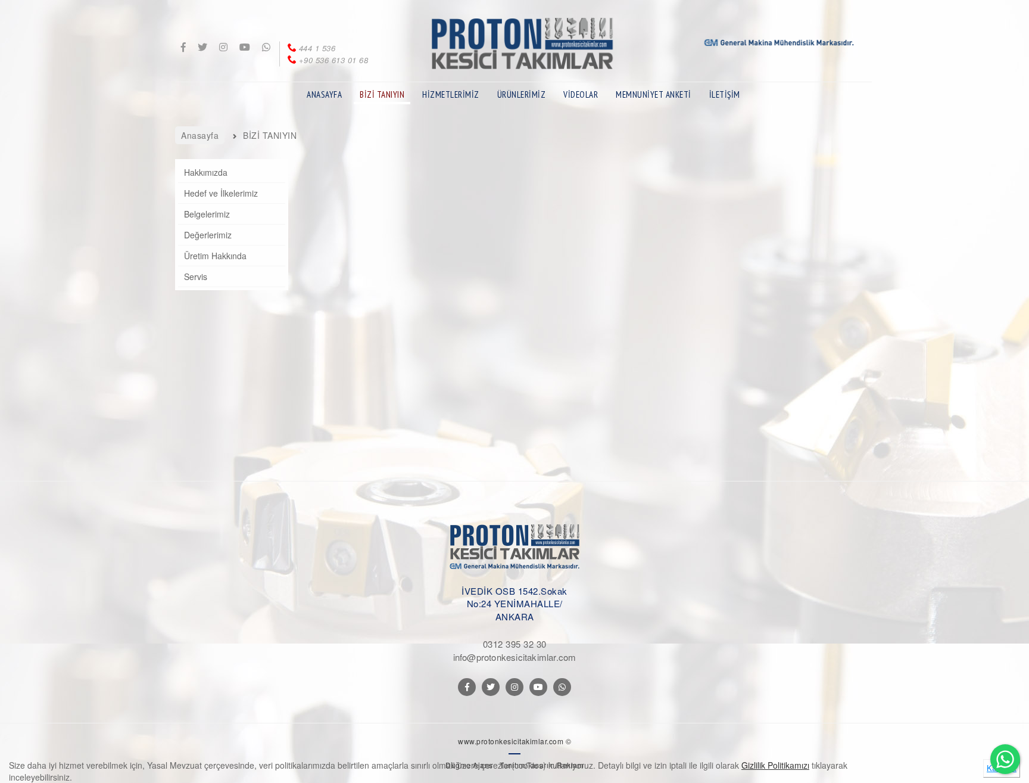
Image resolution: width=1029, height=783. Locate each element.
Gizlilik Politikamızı (775, 765)
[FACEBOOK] (467, 687)
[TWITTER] (491, 687)
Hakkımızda (205, 172)
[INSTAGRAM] (514, 687)
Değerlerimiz (208, 235)
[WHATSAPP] (562, 687)
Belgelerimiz (207, 214)
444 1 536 (317, 48)
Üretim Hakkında (215, 256)
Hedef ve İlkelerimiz (221, 193)
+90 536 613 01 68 (333, 60)
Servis (195, 276)
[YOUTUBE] (538, 687)
